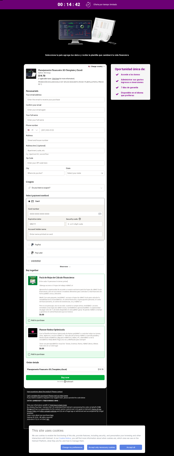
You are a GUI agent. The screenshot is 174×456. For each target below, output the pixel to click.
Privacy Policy (32, 411)
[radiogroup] (65, 231)
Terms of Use (96, 409)
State (68, 168)
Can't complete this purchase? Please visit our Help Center (47, 396)
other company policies (48, 411)
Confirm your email (33, 105)
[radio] (29, 201)
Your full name (32, 115)
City (27, 168)
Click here (55, 79)
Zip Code (29, 158)
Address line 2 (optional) (35, 146)
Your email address (34, 95)
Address (29, 135)
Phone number (32, 125)
